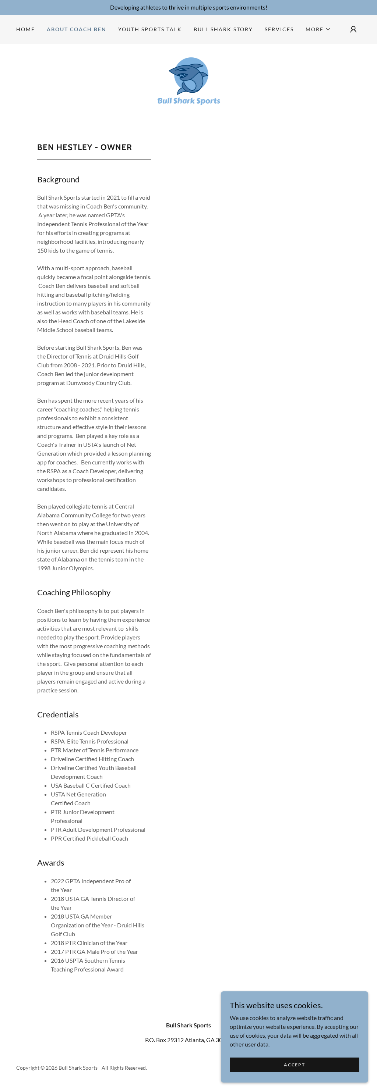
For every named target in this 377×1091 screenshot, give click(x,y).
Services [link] (279, 29)
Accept (294, 1064)
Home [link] (25, 29)
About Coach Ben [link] (76, 29)
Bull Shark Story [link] (223, 29)
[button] (318, 29)
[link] (189, 84)
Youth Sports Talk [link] (150, 29)
